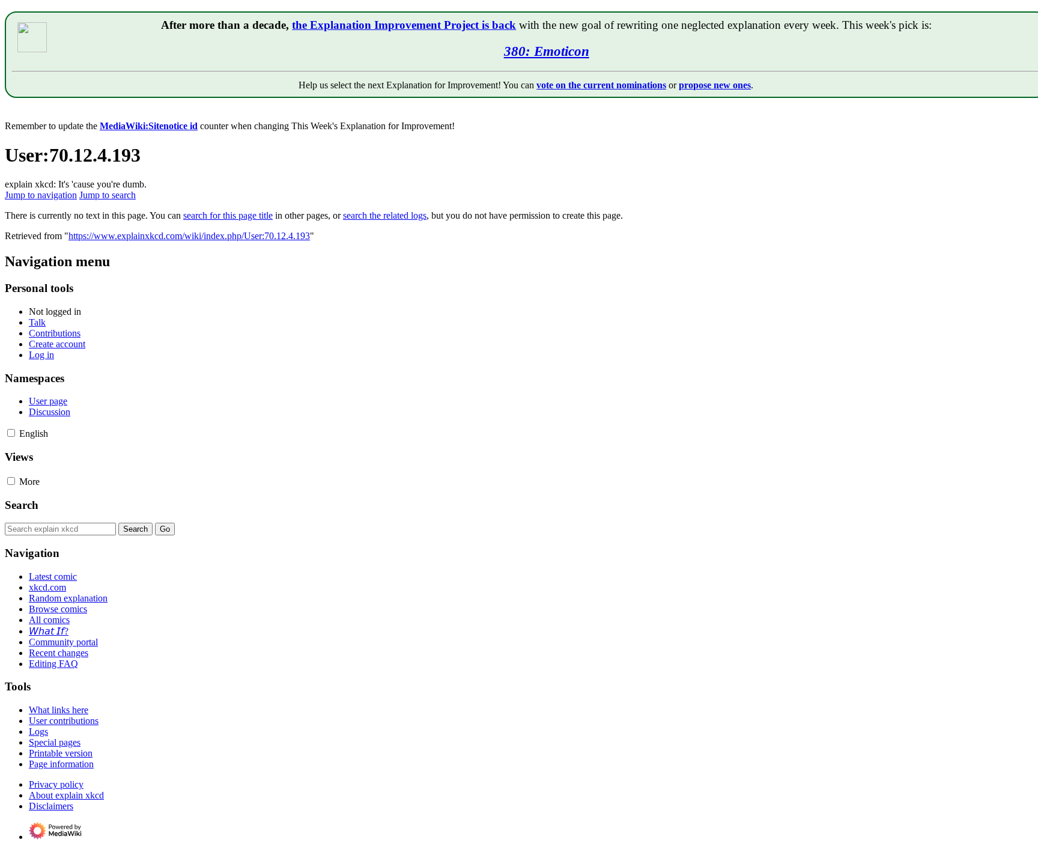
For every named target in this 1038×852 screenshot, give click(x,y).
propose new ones (715, 85)
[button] (11, 433)
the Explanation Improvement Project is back (404, 25)
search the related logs (384, 215)
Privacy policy (56, 784)
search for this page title (228, 215)
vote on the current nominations (601, 85)
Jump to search (107, 195)
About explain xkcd (66, 795)
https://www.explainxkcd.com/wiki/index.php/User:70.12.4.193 (189, 236)
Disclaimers (51, 806)
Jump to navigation (41, 195)
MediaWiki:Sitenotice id (149, 126)
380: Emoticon (546, 51)
